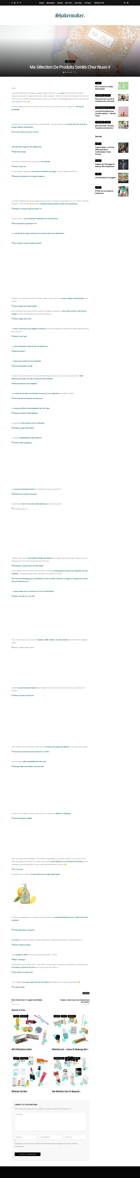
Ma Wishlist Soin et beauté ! (66, 1091)
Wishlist (70, 61)
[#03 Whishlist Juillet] (30, 1029)
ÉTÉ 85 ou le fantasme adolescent (104, 192)
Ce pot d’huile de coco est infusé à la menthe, (66, 861)
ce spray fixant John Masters (27, 688)
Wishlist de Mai (19, 1091)
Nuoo (62, 93)
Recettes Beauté (102, 107)
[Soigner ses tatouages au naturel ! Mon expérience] (123, 164)
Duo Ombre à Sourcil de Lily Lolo (23, 967)
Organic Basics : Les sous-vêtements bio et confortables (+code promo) (105, 150)
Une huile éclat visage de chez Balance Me (26, 147)
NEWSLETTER (99, 3)
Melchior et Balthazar (63, 813)
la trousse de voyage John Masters (57, 747)
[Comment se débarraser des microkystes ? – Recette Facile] (123, 111)
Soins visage (59, 1058)
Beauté (41, 3)
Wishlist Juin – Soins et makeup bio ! (70, 1049)
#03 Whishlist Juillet (22, 1049)
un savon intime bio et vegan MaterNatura (45, 874)
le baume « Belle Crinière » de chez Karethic (52, 640)
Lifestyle (60, 3)
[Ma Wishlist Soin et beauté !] (70, 1071)
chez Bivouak (45, 161)
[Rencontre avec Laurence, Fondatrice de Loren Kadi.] (123, 97)
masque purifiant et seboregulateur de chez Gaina (31, 408)
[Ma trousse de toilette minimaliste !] (123, 86)
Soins (57, 1016)
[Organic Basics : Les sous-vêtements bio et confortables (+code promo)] (123, 147)
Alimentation (50, 3)
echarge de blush (21, 955)
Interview (100, 95)
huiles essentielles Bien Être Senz (34, 761)
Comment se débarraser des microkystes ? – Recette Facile (105, 113)
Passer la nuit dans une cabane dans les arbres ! (74, 1002)
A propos (87, 3)
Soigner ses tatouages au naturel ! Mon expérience (105, 165)
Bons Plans (78, 3)
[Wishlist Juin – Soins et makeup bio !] (70, 1029)
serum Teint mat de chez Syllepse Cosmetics (30, 329)
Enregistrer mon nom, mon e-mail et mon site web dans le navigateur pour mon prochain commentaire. (46, 1144)
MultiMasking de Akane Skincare (30, 438)
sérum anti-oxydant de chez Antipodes (27, 361)
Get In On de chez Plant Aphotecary (34, 504)
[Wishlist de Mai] (30, 1071)
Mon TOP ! (68, 3)
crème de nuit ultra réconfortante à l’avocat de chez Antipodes (37, 393)
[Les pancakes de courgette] (123, 178)
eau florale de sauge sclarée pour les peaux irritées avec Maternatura (39, 233)
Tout (16, 1016)
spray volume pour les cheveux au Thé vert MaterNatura (34, 591)
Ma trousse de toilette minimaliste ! (104, 87)
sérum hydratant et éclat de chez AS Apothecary (31, 346)
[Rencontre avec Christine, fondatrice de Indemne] (123, 125)
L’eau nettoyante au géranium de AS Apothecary (41, 218)
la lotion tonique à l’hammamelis (72, 298)
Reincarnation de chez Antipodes (32, 423)
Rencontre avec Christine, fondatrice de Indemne (104, 126)
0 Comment (68, 72)
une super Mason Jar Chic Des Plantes (36, 982)
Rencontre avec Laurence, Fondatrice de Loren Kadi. (105, 100)
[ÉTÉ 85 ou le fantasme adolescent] (123, 191)
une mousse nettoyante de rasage (44, 171)
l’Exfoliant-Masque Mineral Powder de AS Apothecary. (59, 204)
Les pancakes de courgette (105, 177)
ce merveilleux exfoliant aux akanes (39, 558)
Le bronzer (16, 940)
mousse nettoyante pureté (24, 489)
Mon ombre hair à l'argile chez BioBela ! (27, 1002)
